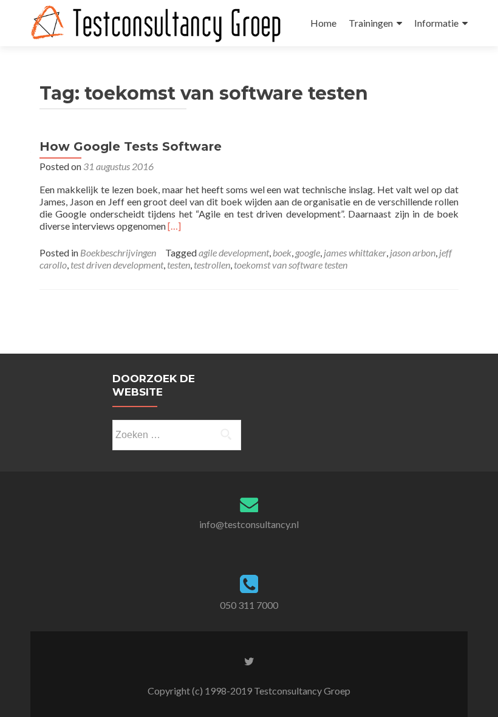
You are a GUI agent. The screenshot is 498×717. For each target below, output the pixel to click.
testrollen (212, 264)
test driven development (116, 264)
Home (323, 23)
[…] (174, 226)
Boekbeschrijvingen (118, 252)
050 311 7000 (249, 605)
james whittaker (355, 252)
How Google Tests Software (130, 146)
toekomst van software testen (290, 264)
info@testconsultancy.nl (249, 524)
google (307, 252)
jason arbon (412, 252)
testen (178, 264)
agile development (234, 252)
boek (282, 252)
